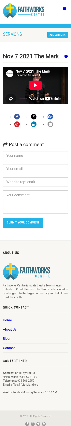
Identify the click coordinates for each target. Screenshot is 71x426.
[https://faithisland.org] (23, 10)
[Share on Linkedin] (33, 124)
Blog (6, 339)
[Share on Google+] (50, 116)
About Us (10, 329)
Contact (9, 348)
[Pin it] (17, 124)
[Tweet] (33, 116)
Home (7, 320)
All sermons (58, 34)
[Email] (50, 124)
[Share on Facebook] (17, 116)
